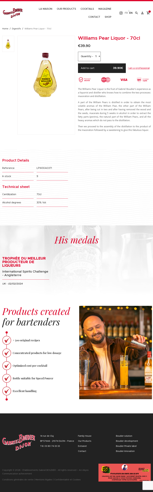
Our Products (84, 441)
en (131, 13)
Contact (94, 17)
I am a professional (139, 68)
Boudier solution (124, 436)
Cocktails (87, 9)
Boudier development (127, 441)
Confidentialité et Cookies (67, 480)
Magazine (104, 9)
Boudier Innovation (125, 451)
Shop (108, 17)
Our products (66, 9)
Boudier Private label (126, 446)
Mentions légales (43, 480)
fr (126, 13)
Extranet (82, 446)
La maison (45, 9)
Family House (84, 436)
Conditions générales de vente (17, 480)
